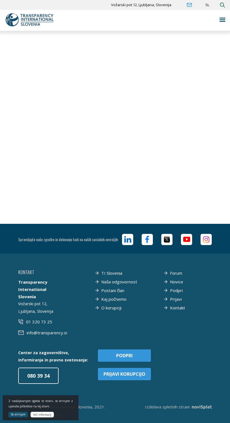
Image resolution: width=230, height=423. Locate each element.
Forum (176, 273)
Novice (176, 282)
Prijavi (176, 299)
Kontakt (177, 308)
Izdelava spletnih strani (167, 407)
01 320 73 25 (39, 322)
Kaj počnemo (114, 299)
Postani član (112, 290)
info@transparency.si (47, 332)
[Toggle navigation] (222, 20)
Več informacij (42, 415)
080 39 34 (38, 375)
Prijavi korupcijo (124, 374)
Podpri (176, 290)
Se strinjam (18, 414)
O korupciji (111, 308)
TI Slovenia (111, 273)
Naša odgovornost (119, 282)
